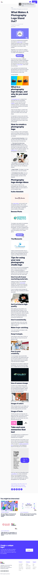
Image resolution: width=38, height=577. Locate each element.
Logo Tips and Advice (24, 512)
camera (23, 483)
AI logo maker (20, 64)
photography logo (15, 99)
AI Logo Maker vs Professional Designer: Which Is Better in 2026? (8, 515)
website (12, 103)
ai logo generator (14, 483)
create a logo (19, 41)
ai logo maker (19, 483)
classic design (16, 203)
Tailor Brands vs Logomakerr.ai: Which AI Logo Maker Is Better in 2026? (9, 534)
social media (22, 282)
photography (23, 485)
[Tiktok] (6, 571)
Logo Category (17, 25)
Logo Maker (16, 485)
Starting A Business (5, 512)
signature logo (14, 150)
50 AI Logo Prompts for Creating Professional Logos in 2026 (28, 514)
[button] (30, 2)
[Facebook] (1, 571)
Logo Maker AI (14, 473)
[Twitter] (3, 571)
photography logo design (21, 486)
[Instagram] (4, 571)
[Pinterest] (8, 571)
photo (19, 485)
